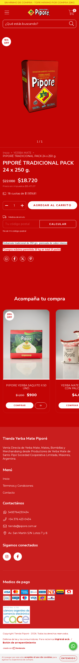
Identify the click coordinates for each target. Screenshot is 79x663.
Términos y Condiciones (18, 485)
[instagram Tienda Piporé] (7, 556)
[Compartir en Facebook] (15, 260)
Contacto (9, 492)
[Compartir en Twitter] (23, 260)
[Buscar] (71, 23)
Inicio (6, 152)
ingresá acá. (62, 639)
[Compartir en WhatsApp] (6, 259)
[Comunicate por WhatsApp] (73, 646)
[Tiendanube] (14, 648)
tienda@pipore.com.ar (22, 526)
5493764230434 (18, 512)
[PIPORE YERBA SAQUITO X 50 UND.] (41, 405)
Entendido (68, 658)
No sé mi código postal (14, 231)
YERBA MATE (22, 152)
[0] (71, 13)
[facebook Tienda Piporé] (18, 556)
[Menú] (7, 12)
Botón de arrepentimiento (19, 642)
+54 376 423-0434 (19, 519)
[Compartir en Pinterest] (30, 260)
